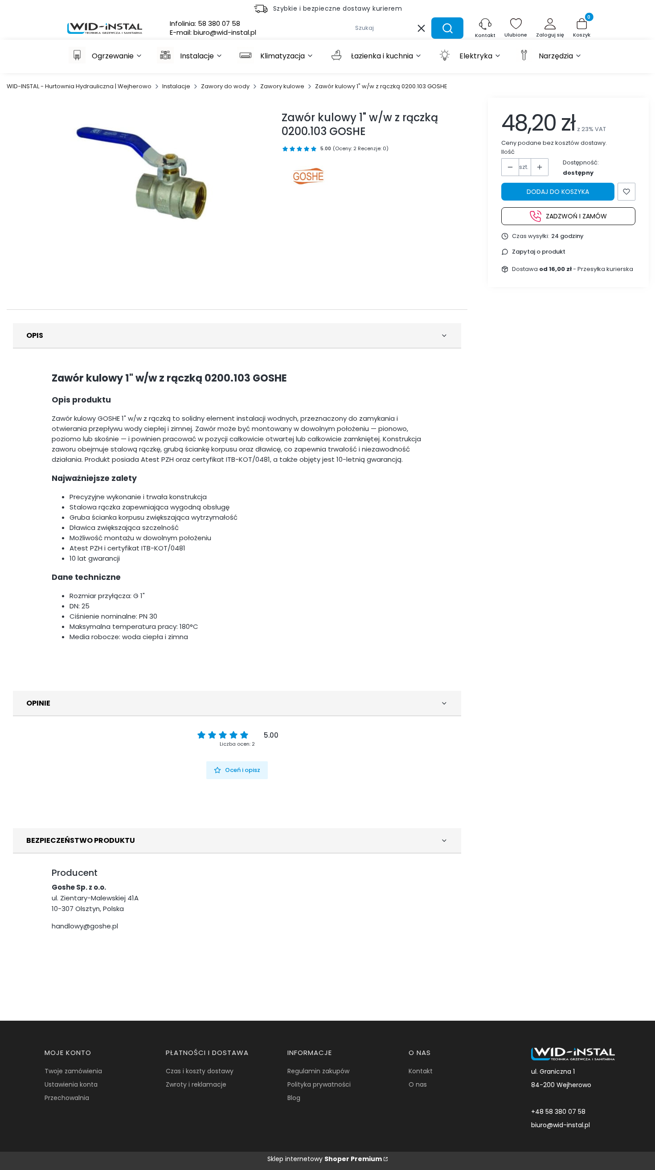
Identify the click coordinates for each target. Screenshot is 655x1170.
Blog (293, 1097)
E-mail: (213, 32)
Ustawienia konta (71, 1084)
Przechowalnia (67, 1097)
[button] (447, 28)
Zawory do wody (225, 86)
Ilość (508, 152)
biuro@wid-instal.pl (560, 1125)
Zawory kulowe (282, 86)
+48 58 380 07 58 (558, 1111)
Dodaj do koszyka (558, 191)
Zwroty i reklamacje (196, 1084)
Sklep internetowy (324, 1158)
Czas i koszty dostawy (199, 1071)
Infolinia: (205, 23)
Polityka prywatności (319, 1084)
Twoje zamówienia (73, 1071)
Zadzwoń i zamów (576, 215)
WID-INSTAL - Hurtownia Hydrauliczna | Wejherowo (79, 86)
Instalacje (176, 86)
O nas (418, 1084)
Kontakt (421, 1071)
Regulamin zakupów (318, 1071)
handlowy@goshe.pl (85, 926)
